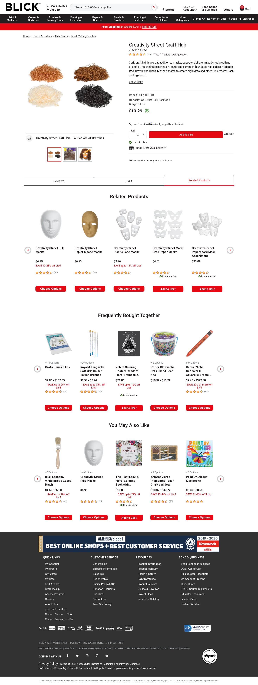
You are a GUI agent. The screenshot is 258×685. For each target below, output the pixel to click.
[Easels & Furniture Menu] (119, 23)
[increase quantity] (143, 134)
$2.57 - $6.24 (88, 380)
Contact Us (99, 599)
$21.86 (120, 380)
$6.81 (156, 261)
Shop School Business (210, 8)
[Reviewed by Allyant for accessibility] (210, 656)
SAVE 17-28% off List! (48, 265)
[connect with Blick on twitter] (77, 658)
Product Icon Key (148, 568)
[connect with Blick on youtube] (106, 658)
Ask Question (179, 54)
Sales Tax (98, 573)
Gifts (223, 18)
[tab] (59, 181)
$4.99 (39, 261)
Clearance (248, 18)
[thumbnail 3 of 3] (85, 154)
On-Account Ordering (193, 579)
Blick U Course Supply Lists (196, 589)
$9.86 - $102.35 (55, 380)
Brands (197, 18)
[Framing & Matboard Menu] (140, 23)
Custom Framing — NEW (59, 619)
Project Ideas (145, 594)
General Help (100, 563)
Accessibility (83, 664)
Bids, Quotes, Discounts (194, 573)
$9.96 (117, 261)
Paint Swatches (147, 579)
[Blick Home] (23, 7)
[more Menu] (182, 23)
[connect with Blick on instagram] (87, 658)
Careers (49, 599)
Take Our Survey (102, 604)
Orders (228, 9)
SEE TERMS (149, 26)
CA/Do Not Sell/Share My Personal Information (65, 668)
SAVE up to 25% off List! (58, 386)
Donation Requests (104, 589)
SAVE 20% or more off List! (200, 386)
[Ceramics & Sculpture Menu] (161, 23)
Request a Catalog (148, 599)
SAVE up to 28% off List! (58, 496)
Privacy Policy (48, 664)
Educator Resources (192, 594)
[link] (53, 9)
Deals (234, 18)
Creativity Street (138, 49)
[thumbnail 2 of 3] (70, 154)
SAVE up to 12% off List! (129, 386)
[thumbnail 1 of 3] (54, 154)
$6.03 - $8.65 (194, 490)
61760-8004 (146, 95)
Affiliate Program (54, 594)
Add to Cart (168, 289)
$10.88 (120, 490)
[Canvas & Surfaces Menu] (33, 23)
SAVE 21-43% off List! (198, 494)
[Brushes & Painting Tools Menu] (55, 23)
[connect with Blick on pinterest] (97, 658)
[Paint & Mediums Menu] (12, 23)
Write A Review (161, 54)
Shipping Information (105, 568)
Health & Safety (147, 573)
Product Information (149, 563)
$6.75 (78, 261)
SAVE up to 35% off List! (94, 386)
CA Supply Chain (101, 668)
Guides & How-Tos (148, 589)
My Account (52, 563)
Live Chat (98, 594)
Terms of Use (67, 664)
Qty (133, 131)
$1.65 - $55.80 (54, 490)
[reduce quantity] (132, 134)
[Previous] (27, 250)
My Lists (50, 579)
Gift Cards (51, 573)
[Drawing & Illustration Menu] (76, 23)
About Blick (51, 604)
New (213, 18)
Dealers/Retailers (191, 604)
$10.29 (135, 110)
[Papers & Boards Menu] (97, 23)
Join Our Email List (55, 609)
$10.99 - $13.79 (160, 380)
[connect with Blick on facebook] (67, 658)
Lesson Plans (188, 599)
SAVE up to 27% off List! (129, 496)
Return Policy (100, 579)
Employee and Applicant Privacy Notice (134, 668)
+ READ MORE (136, 82)
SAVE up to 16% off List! (127, 265)
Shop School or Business (195, 563)
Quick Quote (188, 584)
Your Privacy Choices (127, 664)
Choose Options (51, 288)
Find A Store (52, 584)
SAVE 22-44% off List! (163, 494)
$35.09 (196, 261)
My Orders (51, 568)
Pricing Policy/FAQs (104, 584)
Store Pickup (52, 589)
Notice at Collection (103, 664)
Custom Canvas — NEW (58, 614)
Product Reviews (147, 584)
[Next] (230, 250)
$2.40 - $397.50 (196, 380)
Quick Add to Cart (191, 568)
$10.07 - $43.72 (160, 490)
